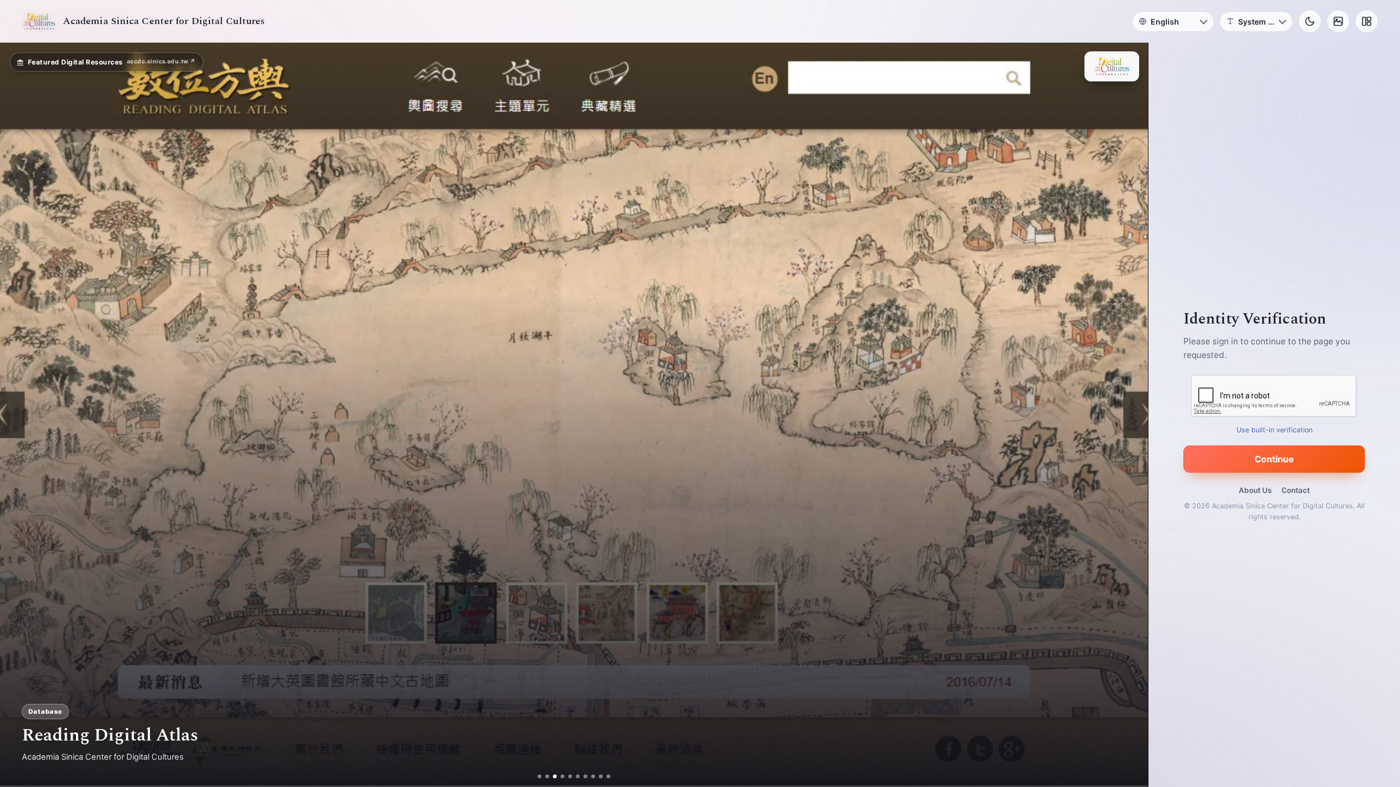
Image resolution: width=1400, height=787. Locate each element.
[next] (1128, 415)
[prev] (20, 415)
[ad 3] (555, 776)
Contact (1295, 490)
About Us (1255, 490)
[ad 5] (570, 776)
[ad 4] (562, 776)
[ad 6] (578, 776)
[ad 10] (608, 776)
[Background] (1338, 21)
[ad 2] (547, 776)
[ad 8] (593, 776)
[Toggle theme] (1309, 21)
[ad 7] (585, 776)
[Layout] (1366, 21)
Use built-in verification (1274, 430)
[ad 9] (601, 776)
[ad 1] (539, 776)
